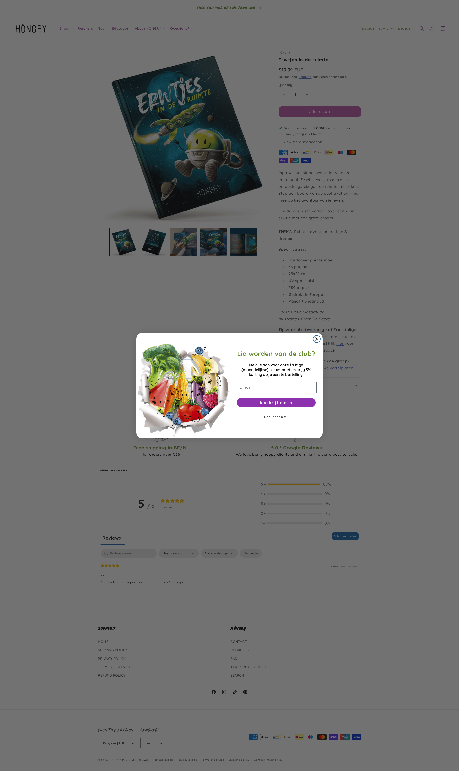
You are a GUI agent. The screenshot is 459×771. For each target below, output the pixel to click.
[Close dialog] (316, 339)
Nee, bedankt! (276, 417)
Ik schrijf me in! (276, 402)
